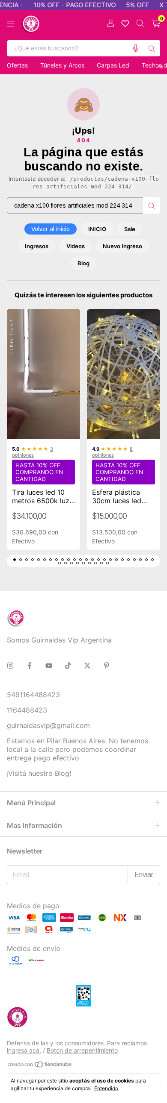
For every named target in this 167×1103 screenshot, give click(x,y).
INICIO (97, 229)
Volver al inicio (50, 229)
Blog (83, 263)
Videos (75, 246)
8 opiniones (112, 452)
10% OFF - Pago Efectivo (65, 5)
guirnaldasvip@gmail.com (48, 725)
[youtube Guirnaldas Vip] (48, 665)
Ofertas (17, 65)
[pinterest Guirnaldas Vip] (106, 665)
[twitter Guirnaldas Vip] (87, 665)
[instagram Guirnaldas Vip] (10, 665)
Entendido (106, 1088)
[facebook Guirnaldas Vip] (29, 665)
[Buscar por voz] (135, 48)
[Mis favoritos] (125, 24)
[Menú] (11, 24)
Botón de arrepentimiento (82, 1050)
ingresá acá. (24, 1050)
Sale (129, 229)
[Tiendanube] (40, 1065)
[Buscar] (151, 48)
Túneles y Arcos (62, 65)
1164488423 (27, 710)
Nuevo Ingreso (122, 246)
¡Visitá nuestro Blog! (39, 773)
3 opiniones (32, 452)
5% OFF (127, 5)
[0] (155, 24)
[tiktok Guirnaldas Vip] (68, 665)
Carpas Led (113, 65)
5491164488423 (33, 694)
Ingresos (36, 246)
